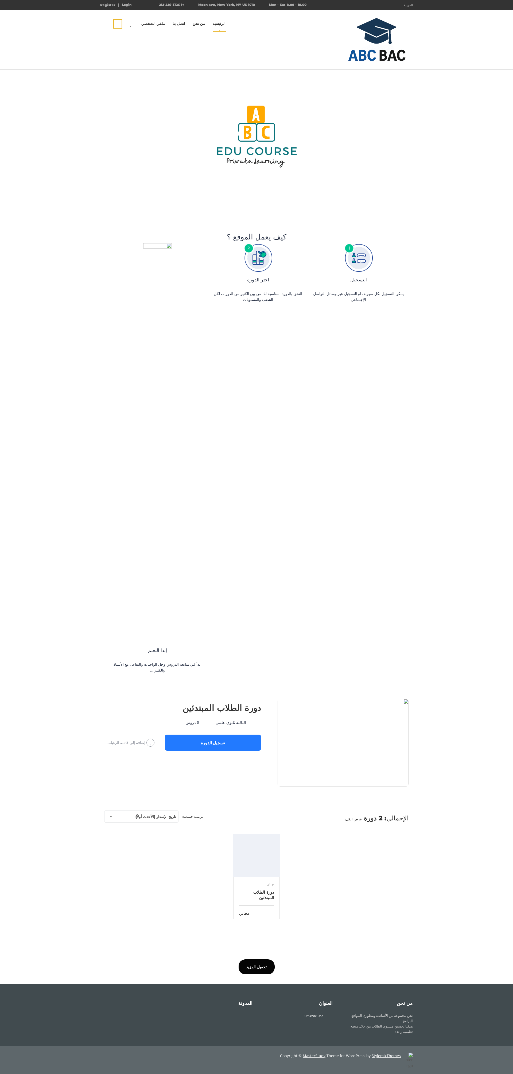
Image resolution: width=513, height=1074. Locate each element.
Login (126, 5)
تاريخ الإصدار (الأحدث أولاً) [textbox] (155, 816)
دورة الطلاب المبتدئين (222, 708)
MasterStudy (314, 1055)
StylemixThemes (386, 1055)
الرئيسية (219, 23)
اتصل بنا (179, 23)
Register (107, 5)
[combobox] (141, 817)
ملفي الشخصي (153, 23)
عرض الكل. (353, 819)
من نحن (199, 23)
